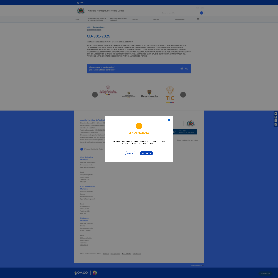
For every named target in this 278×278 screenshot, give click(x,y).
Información (146, 153)
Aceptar (130, 153)
